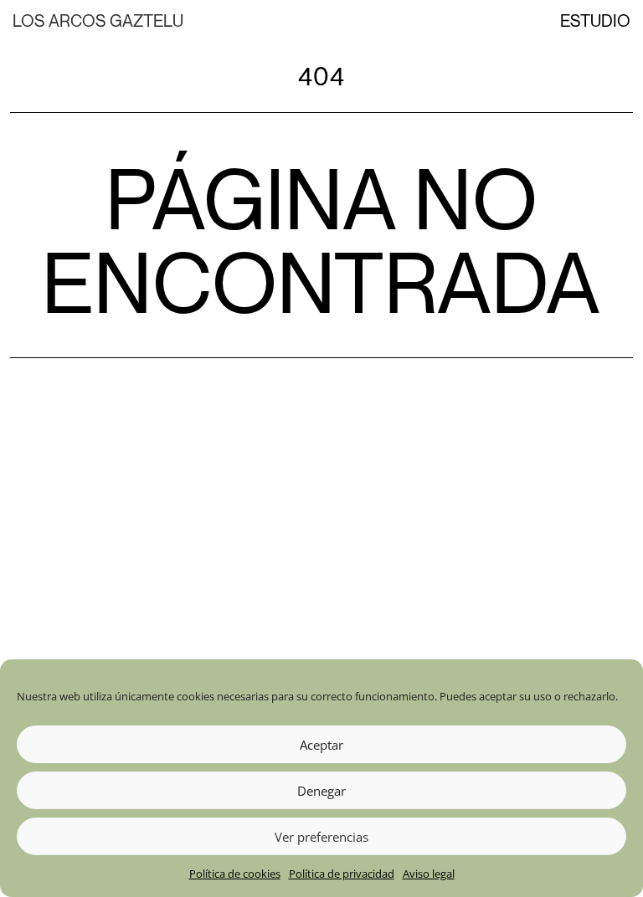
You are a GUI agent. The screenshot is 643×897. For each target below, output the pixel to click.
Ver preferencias (321, 836)
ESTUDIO (595, 20)
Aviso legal (429, 873)
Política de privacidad (341, 873)
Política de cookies (234, 873)
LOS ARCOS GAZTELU (98, 20)
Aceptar (321, 744)
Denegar (321, 790)
